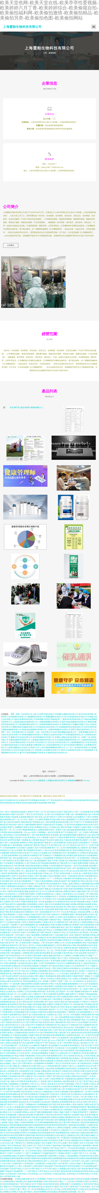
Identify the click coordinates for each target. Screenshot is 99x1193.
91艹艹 (50, 878)
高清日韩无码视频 (54, 940)
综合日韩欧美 (24, 855)
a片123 (18, 1017)
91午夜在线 (29, 1097)
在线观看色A (77, 1184)
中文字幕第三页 (12, 899)
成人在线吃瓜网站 (35, 1014)
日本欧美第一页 (28, 1050)
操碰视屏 (52, 863)
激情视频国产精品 (44, 860)
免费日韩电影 (83, 863)
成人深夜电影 (33, 840)
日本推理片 (78, 999)
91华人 (92, 886)
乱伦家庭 (3, 845)
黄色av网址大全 (17, 871)
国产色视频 (32, 1027)
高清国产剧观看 (66, 961)
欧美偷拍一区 (88, 1186)
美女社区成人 (69, 1027)
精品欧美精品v (71, 1068)
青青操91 (35, 1109)
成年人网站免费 (56, 1022)
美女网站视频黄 (30, 1086)
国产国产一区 (74, 858)
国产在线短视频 (67, 1084)
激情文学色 (68, 1061)
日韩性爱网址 (48, 986)
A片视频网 (31, 973)
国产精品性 (51, 812)
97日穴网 (56, 948)
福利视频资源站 (81, 814)
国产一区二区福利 (81, 832)
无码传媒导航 (78, 1004)
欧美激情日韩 (53, 989)
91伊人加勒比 (73, 978)
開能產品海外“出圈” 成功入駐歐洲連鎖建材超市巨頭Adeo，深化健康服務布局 (25, 505)
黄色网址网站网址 (37, 1068)
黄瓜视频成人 (16, 953)
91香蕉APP (30, 812)
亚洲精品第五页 (17, 966)
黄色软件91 (14, 945)
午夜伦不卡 (53, 837)
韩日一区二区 (57, 848)
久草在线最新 (74, 1014)
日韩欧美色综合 (57, 1027)
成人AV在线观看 (33, 1102)
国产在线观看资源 (88, 876)
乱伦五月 (20, 1048)
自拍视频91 (42, 878)
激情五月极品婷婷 (22, 822)
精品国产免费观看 (79, 948)
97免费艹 (60, 981)
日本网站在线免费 (20, 889)
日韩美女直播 (60, 950)
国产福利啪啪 (79, 901)
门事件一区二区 (27, 1189)
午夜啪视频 (63, 1091)
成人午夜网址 (18, 991)
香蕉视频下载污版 (28, 1038)
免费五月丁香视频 (76, 994)
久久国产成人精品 (87, 958)
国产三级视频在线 (28, 1104)
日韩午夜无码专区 (51, 1181)
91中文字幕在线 (48, 891)
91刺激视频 (38, 1099)
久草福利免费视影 (26, 1122)
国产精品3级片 (12, 824)
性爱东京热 (17, 940)
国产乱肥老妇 (68, 1030)
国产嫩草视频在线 (91, 1107)
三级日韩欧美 (57, 999)
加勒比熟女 (59, 840)
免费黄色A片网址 (26, 842)
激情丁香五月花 (61, 1186)
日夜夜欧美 (13, 927)
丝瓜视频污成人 (55, 1089)
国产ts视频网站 (8, 978)
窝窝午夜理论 (7, 1032)
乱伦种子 (60, 812)
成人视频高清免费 (77, 1007)
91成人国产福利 (24, 1192)
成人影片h (10, 919)
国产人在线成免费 (12, 842)
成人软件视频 (56, 953)
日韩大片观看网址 (71, 909)
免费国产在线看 (53, 1004)
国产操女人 (23, 945)
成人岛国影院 (48, 1014)
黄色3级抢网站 (6, 819)
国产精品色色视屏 (50, 883)
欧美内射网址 (31, 948)
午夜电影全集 (88, 889)
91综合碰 (34, 1040)
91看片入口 (94, 1079)
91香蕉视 (3, 832)
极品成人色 (13, 1002)
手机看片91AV (52, 1179)
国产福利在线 (62, 863)
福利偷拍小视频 (8, 814)
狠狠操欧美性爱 (23, 958)
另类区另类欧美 (62, 968)
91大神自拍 (80, 819)
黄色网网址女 (20, 917)
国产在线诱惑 (11, 1058)
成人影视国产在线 (76, 925)
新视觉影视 (10, 948)
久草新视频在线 (50, 976)
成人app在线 (74, 871)
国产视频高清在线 (48, 907)
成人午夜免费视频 (15, 845)
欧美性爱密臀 (56, 1035)
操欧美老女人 (50, 973)
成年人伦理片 (44, 1079)
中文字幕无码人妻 (72, 845)
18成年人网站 (43, 904)
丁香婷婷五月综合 (59, 932)
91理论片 (16, 1009)
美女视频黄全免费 (34, 968)
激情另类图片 (30, 894)
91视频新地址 (47, 1091)
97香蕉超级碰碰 (90, 994)
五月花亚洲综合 (72, 932)
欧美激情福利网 (30, 1107)
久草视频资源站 (53, 871)
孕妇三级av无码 (44, 1027)
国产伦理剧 (30, 1022)
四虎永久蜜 (15, 1189)
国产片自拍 (12, 932)
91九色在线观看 (71, 1048)
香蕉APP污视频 (86, 955)
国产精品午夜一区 (58, 845)
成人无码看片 (80, 971)
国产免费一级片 (68, 814)
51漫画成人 (35, 943)
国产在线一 (67, 868)
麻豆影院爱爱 (44, 953)
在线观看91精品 (78, 1115)
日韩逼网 (29, 850)
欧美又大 (54, 896)
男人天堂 (11, 1017)
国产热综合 (47, 930)
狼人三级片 (29, 1120)
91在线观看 (17, 1112)
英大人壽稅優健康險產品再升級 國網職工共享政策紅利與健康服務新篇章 (25, 623)
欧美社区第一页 (27, 1053)
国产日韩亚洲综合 (25, 1063)
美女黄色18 (12, 1007)
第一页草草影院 (66, 1043)
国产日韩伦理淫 (48, 1120)
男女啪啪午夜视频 (69, 904)
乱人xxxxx (21, 1058)
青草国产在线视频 (76, 837)
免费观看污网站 (17, 1030)
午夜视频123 (68, 999)
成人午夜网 (83, 873)
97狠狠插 (17, 1038)
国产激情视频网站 (70, 848)
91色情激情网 (47, 858)
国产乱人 (32, 945)
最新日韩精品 (74, 883)
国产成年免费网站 (33, 907)
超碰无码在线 (76, 1032)
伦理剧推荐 (49, 1025)
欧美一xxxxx (29, 858)
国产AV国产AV (77, 822)
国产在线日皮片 (53, 1094)
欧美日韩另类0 (83, 886)
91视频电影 (4, 853)
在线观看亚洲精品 (35, 930)
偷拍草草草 (8, 1038)
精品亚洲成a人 (75, 1058)
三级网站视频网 (27, 1073)
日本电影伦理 (89, 1004)
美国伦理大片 (69, 812)
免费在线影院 (16, 1050)
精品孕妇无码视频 (48, 958)
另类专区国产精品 (90, 1184)
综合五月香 (64, 871)
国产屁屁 (33, 845)
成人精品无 (22, 1061)
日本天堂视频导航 (55, 853)
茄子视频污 (93, 848)
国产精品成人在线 (74, 912)
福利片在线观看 (91, 819)
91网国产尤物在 (6, 1120)
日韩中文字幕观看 (65, 817)
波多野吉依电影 (27, 883)
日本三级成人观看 (39, 1007)
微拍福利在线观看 (18, 812)
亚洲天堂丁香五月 (13, 968)
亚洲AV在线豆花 (87, 1071)
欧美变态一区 (41, 814)
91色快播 (60, 899)
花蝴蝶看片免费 (21, 827)
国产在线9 (64, 889)
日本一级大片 (5, 812)
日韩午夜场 (64, 1007)
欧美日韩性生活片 (18, 1022)
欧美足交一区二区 (91, 850)
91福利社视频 (47, 955)
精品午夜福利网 (62, 1058)
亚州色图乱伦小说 (72, 917)
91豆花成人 (46, 1020)
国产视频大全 (5, 1186)
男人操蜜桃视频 (19, 904)
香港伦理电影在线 (62, 850)
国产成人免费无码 (39, 940)
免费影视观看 (17, 896)
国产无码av (49, 1002)
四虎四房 (76, 1071)
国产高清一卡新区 (45, 886)
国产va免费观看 (86, 917)
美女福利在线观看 (51, 1086)
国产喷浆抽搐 (41, 1030)
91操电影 (7, 1061)
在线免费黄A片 (84, 842)
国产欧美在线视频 (74, 824)
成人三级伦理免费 (48, 822)
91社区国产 (19, 814)
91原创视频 (12, 1076)
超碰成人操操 (20, 868)
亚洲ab (94, 904)
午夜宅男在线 (67, 953)
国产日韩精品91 (45, 855)
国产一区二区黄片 (82, 989)
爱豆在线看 (34, 953)
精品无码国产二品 (84, 1076)
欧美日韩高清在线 (51, 1184)
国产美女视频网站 (22, 978)
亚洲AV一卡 (7, 984)
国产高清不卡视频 (18, 901)
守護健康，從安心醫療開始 (73, 564)
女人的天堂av (56, 1189)
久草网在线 (57, 878)
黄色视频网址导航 (79, 943)
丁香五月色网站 (92, 817)
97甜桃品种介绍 (75, 1025)
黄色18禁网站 (54, 971)
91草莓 (46, 1089)
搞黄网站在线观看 (32, 984)
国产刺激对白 (65, 1115)
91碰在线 (67, 840)
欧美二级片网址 (91, 1068)
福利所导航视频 (14, 999)
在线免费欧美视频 (69, 835)
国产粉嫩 (41, 1045)
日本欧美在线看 (87, 1053)
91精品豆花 (84, 1189)
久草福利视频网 (8, 848)
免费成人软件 (89, 968)
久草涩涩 (58, 945)
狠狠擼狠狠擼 (46, 1112)
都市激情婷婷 (86, 919)
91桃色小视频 (57, 1112)
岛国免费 (73, 973)
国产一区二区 (17, 819)
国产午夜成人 (63, 883)
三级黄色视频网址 (43, 1038)
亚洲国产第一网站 (74, 986)
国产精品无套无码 (42, 1022)
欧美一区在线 (39, 901)
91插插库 (76, 827)
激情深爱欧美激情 (64, 976)
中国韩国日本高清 (61, 858)
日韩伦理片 (60, 1040)
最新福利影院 (79, 1030)
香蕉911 (11, 827)
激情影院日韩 (56, 1055)
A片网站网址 (59, 1061)
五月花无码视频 (30, 991)
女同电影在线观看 (91, 1117)
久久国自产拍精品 (22, 914)
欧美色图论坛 (20, 886)
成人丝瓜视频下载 (18, 850)
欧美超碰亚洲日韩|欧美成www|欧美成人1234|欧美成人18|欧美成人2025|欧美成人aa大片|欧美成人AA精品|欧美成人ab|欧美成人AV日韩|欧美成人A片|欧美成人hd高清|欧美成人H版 (49, 1173)
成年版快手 (56, 1071)
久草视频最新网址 (33, 917)
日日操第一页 (82, 894)
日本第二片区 (78, 1097)
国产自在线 (40, 973)
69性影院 (69, 855)
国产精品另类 (54, 1104)
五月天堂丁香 (80, 1081)
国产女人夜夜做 (15, 1020)
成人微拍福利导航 (13, 1117)
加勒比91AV (7, 1112)
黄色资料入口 (35, 1081)
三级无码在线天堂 (11, 1025)
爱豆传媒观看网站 (11, 855)
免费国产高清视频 (35, 1089)
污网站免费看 (16, 878)
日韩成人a (27, 1109)
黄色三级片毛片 (67, 927)
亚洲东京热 (21, 853)
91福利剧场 (6, 896)
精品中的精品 (28, 876)
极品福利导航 (83, 1086)
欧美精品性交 (7, 866)
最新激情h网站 (30, 1030)
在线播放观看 (39, 996)
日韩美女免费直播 (46, 1061)
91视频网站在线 (59, 855)
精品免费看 (86, 912)
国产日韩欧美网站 (37, 1002)
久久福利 (3, 999)
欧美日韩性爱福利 (28, 1009)
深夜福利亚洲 (85, 1063)
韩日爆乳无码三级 (9, 881)
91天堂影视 (25, 1079)
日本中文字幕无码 (45, 948)
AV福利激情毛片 (88, 1094)
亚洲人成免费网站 (68, 819)
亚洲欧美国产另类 (41, 1115)
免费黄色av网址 (78, 1040)
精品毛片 (52, 1009)
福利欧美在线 (74, 1055)
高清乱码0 (34, 914)
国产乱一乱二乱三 (47, 950)
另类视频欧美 (26, 1017)
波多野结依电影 (14, 840)
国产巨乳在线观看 (81, 866)
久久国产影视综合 (7, 860)
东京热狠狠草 (31, 919)
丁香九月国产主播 (16, 1086)
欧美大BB (69, 901)
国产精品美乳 (7, 904)
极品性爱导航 (83, 896)
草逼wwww (41, 1066)
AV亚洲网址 (31, 932)
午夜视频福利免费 (76, 1107)
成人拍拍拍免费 (48, 909)
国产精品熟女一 (67, 866)
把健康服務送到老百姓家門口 (25, 594)
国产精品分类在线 (85, 881)
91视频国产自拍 (29, 896)
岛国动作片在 (81, 981)
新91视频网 (72, 881)
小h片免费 (38, 883)
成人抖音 (76, 1102)
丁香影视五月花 (73, 1012)
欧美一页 (80, 1117)
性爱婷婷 (26, 953)
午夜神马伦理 (65, 1094)
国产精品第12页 (53, 1007)
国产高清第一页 (87, 1017)
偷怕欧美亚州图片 (63, 822)
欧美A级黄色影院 (59, 1012)
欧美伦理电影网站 (24, 881)
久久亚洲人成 (59, 917)
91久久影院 (72, 863)
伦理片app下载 (30, 860)
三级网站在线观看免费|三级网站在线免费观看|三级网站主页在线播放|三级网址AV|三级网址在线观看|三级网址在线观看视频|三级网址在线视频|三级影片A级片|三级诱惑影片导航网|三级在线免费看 (49, 1127)
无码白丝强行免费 (43, 1055)
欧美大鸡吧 (31, 1066)
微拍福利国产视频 (41, 842)
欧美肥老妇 (89, 1040)
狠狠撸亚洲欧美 (35, 824)
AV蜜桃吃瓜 (76, 1053)
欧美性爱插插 (83, 860)
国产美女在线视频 (43, 896)
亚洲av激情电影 (10, 963)
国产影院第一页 (85, 932)
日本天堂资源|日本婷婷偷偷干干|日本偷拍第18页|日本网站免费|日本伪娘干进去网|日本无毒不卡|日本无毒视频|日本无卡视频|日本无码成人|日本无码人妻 (49, 1140)
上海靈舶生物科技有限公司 (22, 26)
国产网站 (5, 912)
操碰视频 (48, 901)
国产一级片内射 (33, 835)
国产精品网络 (15, 1091)
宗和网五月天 (67, 940)
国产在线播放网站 (42, 925)
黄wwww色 (49, 850)
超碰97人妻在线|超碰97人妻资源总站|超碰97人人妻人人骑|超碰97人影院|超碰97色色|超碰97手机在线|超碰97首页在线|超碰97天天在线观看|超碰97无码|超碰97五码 (49, 1166)
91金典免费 (12, 1014)
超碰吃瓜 (51, 945)
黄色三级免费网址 (33, 935)
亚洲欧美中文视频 (73, 1120)
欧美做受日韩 (57, 868)
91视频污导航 (33, 1035)
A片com (40, 1086)
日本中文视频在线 (37, 1025)
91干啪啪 (73, 1112)
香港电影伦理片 (47, 935)
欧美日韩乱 (51, 991)
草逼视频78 (27, 940)
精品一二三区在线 (66, 1181)
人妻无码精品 (7, 835)
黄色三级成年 (65, 966)
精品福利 (84, 1043)
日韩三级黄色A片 (53, 914)
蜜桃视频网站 (73, 984)
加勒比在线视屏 (12, 1043)
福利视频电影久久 (87, 1012)
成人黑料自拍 (24, 1002)
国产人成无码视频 (56, 842)
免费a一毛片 (32, 937)
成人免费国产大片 (26, 989)
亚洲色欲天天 (5, 850)
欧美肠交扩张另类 (44, 937)
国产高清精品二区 (59, 824)
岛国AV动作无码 (14, 883)
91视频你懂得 (54, 927)
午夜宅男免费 (18, 866)
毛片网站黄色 (18, 1120)
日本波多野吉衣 (16, 981)
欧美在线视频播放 (41, 1053)
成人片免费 (25, 999)
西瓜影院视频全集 (13, 1094)
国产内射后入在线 (22, 1068)
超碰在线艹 (10, 935)
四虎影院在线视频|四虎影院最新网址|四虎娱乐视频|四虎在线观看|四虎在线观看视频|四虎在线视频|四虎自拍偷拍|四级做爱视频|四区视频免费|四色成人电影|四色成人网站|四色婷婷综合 (49, 1158)
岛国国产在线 (66, 1066)
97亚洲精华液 (88, 822)
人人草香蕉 (19, 894)
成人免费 (13, 973)
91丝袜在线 (59, 1048)
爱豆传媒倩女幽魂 (21, 891)
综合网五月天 (92, 899)
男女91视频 (27, 1004)
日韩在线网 (36, 955)
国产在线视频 (90, 984)
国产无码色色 (48, 978)
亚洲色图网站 (13, 1102)
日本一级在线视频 (42, 912)
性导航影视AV (28, 912)
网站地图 (51, 803)
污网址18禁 (88, 1104)
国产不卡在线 (32, 853)
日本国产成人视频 (7, 1081)
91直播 (44, 922)
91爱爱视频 (10, 886)
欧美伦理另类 (54, 1115)
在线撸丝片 (89, 907)
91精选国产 (43, 966)
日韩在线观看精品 (30, 981)
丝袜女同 (39, 986)
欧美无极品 (53, 1192)
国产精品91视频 (17, 1055)
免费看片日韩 (63, 1107)
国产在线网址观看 (41, 989)
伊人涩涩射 (66, 943)
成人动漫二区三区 (62, 1014)
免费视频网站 (60, 1068)
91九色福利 (90, 1020)
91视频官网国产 (78, 976)
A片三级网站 (66, 955)
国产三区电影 (9, 1068)
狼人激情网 (63, 1086)
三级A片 (14, 1063)
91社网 (23, 968)
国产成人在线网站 (39, 871)
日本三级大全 (93, 996)
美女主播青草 (5, 901)
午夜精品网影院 (74, 930)
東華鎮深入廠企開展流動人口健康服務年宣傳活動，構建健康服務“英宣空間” (25, 682)
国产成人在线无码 (37, 1076)
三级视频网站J (13, 1084)
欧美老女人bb (71, 894)
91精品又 (93, 1084)
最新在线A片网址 (70, 945)
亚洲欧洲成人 (85, 858)
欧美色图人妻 (56, 835)
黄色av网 (5, 981)
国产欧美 (42, 914)
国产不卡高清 (91, 948)
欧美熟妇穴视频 (81, 1009)
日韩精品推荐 (86, 1014)
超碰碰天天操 (32, 848)
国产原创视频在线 (80, 868)
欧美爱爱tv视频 (63, 994)
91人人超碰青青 (78, 1066)
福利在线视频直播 (15, 832)
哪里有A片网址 (57, 1020)
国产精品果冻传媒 (66, 1179)
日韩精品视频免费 (22, 1179)
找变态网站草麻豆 (70, 1189)
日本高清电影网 (55, 904)
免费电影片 (78, 927)
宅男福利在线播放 (20, 1035)
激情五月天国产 (80, 899)
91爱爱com (57, 943)
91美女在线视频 (53, 876)
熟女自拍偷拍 (28, 976)
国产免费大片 (89, 1097)
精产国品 (67, 1020)
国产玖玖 (80, 1089)
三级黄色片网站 (19, 996)
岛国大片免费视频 (38, 832)
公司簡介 (10, 245)
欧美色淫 (3, 840)
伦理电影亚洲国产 (68, 914)
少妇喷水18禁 (26, 994)
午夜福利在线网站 (34, 922)
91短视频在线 (54, 1109)
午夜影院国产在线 (55, 1050)
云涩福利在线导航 (13, 922)
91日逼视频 (61, 1038)
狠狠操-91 (89, 976)
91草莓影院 (8, 863)
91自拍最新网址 (91, 855)
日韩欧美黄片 (65, 1184)
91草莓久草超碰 (58, 860)
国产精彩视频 (43, 863)
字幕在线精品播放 (39, 1004)
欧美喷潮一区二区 (56, 1097)
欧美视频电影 (11, 1115)
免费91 (84, 891)
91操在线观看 (68, 1050)
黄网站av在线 (27, 1112)
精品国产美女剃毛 (47, 840)
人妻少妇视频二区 (80, 961)
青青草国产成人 (6, 858)
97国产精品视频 (40, 876)
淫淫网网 (65, 925)
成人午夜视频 (31, 971)
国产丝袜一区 (5, 871)
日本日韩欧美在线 (22, 1081)
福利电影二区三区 (76, 1192)
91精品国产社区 (64, 1032)
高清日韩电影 (55, 1079)
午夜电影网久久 (20, 863)
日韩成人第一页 (49, 873)
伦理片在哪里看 (62, 996)
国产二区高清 (19, 1045)
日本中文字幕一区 (50, 1099)
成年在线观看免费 (42, 1117)
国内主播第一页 (34, 963)
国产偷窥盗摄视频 (26, 830)
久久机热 (74, 873)
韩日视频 (56, 961)
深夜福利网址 (89, 925)
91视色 (24, 922)
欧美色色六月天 (34, 837)
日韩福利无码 (66, 1071)
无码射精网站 (31, 904)
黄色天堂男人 (93, 873)
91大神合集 (36, 909)
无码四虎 (62, 896)
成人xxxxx (52, 1040)
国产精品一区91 (73, 1073)
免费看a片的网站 (10, 1192)
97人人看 (17, 1104)
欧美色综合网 (87, 824)
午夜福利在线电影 (19, 1186)
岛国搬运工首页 (15, 986)
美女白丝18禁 (90, 1066)
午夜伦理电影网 (8, 914)
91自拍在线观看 (19, 835)
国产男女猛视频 (51, 1045)
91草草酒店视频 (44, 848)
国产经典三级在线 (44, 932)
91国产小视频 (32, 1061)
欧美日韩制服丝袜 (10, 1184)
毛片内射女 (8, 1027)
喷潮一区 (93, 989)
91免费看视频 (49, 1058)
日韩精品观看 (42, 919)
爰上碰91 (84, 1102)
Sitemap (86, 780)
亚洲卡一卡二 (49, 1017)
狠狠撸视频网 (48, 1122)
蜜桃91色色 (21, 973)
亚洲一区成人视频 (71, 935)
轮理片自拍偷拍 (31, 1012)
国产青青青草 (42, 1107)
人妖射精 (26, 845)
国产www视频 (31, 1045)
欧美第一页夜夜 (54, 830)
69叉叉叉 (3, 1109)
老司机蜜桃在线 (78, 878)
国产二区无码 (85, 1091)
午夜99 (54, 1038)
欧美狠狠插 (83, 978)
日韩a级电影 (9, 1045)
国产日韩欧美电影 (63, 873)
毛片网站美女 (76, 1094)
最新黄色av (58, 1081)
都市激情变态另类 (15, 1004)
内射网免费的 (8, 1181)
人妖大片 (17, 1079)
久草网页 (52, 981)
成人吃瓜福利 (54, 889)
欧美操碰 (81, 1068)
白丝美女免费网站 (35, 827)
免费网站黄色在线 (73, 963)
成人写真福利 (20, 948)
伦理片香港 (72, 1086)
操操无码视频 (75, 1017)
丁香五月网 (8, 940)
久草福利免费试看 (53, 1066)
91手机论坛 (37, 1091)
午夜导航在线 (22, 963)
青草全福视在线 (16, 912)
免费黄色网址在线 (85, 937)
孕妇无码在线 (26, 1091)
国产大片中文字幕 (26, 927)
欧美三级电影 (35, 1071)
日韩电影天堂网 (81, 1181)
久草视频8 (75, 955)
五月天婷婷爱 (76, 966)
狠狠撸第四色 (70, 1117)
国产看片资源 (58, 886)
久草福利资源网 (86, 922)
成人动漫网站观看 (41, 830)
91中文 (82, 984)
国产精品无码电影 (64, 827)
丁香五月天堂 (30, 814)
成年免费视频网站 (28, 925)
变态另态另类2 (87, 1045)
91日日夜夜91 (21, 848)
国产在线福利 (40, 1094)
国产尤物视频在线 (68, 1079)
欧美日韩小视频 (23, 1076)
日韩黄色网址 (7, 1012)
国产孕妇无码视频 (28, 1094)
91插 (80, 1048)
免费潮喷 (31, 889)
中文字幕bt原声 (45, 999)
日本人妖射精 (13, 961)
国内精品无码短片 (7, 868)
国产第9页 (34, 999)
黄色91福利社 (78, 1104)
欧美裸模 (75, 840)
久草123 (65, 1055)
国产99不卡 (86, 986)
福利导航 (56, 955)
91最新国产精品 (54, 919)
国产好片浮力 (55, 912)
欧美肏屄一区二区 (80, 1035)
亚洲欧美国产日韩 (28, 1117)
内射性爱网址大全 (13, 1053)
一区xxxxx (27, 832)
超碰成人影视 (24, 899)
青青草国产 (41, 991)
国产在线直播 (38, 1017)
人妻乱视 (27, 871)
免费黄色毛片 (82, 835)
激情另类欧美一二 (20, 1027)
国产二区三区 (41, 812)
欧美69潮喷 (19, 860)
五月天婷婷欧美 (58, 901)
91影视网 (44, 837)
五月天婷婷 (43, 1109)
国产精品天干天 (44, 845)
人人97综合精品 (62, 973)
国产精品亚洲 (54, 966)
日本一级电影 (43, 981)
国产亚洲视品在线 (69, 1089)
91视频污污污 (54, 1053)
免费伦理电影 (91, 950)
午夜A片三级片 (62, 958)
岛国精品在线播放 (57, 1117)
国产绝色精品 (35, 958)
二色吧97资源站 (70, 886)
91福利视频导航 (86, 883)
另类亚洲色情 (30, 866)
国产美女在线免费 (26, 1043)
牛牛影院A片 (85, 1002)
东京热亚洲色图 (87, 1120)
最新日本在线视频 (15, 1109)
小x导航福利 (85, 1073)
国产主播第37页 (80, 1061)
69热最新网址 (30, 1055)
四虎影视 (29, 901)
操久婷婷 (45, 927)
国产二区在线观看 (82, 812)
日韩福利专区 (50, 1073)
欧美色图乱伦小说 (76, 968)
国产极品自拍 (58, 1076)
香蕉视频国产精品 (78, 1020)
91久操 (63, 912)
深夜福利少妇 (21, 1181)
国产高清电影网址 (48, 963)
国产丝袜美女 (32, 863)
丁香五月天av (34, 1084)
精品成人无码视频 (7, 1071)
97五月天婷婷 (26, 955)
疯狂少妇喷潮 (67, 1035)
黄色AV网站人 (66, 1104)
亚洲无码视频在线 (67, 971)
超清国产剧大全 (35, 891)
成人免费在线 (65, 948)
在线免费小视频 (18, 984)
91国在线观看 (92, 943)
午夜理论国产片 (75, 1186)
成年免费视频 (60, 1120)
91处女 (50, 922)
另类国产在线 (17, 976)
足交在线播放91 (78, 817)
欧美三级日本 (22, 1014)
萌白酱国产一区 (85, 840)
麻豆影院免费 (68, 1081)
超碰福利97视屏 (82, 1079)
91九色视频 (42, 853)
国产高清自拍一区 (52, 1043)
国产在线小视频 (28, 1020)
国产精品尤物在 (20, 937)
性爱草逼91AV (86, 991)
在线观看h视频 (25, 817)
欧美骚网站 (49, 1063)
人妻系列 (10, 891)
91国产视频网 (74, 991)
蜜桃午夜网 (73, 996)
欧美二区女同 (61, 1073)
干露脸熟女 (54, 1102)
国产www (35, 1079)
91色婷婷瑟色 (20, 919)
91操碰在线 (47, 824)
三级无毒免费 (41, 1048)
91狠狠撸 (24, 840)
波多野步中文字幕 (35, 1032)
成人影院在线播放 (76, 850)
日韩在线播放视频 (82, 1050)
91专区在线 (77, 953)
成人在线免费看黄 (62, 1017)
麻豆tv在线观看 (78, 907)
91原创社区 (90, 971)
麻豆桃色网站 (28, 1115)
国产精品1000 (69, 1022)
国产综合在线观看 (54, 814)
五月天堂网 (38, 1122)
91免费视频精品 (42, 1104)
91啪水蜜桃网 (74, 1091)
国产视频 (37, 1112)
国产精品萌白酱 (87, 1058)
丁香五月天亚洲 (60, 1063)
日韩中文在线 (16, 876)
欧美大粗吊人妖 (73, 1063)
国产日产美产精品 (18, 971)
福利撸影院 (68, 899)
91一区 (15, 1061)
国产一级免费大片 (13, 925)
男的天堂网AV (8, 937)
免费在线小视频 (61, 891)
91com (38, 1020)
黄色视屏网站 (82, 945)
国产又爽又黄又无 (72, 922)
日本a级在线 (45, 1102)
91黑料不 (49, 1076)
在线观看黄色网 (66, 1102)
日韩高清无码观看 (82, 1179)
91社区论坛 (60, 963)
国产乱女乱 (42, 1040)
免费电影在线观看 (84, 904)
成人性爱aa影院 (71, 860)
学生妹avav (23, 961)
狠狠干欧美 (87, 953)
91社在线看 (62, 1045)
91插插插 (86, 1025)
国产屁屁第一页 (62, 991)
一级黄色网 (66, 919)
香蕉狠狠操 (63, 1192)
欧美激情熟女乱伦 (42, 1189)
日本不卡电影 (37, 1184)
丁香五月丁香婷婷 (81, 1084)
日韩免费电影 (84, 909)
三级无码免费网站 (39, 1192)
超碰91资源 (35, 950)
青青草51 (51, 1048)
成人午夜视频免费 (16, 1107)
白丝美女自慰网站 (80, 1109)
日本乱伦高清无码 (15, 1099)
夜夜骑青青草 (45, 835)
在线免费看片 (80, 1027)
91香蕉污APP (39, 1043)
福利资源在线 (79, 855)
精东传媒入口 (39, 850)
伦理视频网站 (42, 971)
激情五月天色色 (25, 873)
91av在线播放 (5, 950)
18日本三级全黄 (46, 1084)
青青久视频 (38, 976)
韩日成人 (76, 1043)
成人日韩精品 (39, 1073)
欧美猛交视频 (31, 868)
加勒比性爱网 (63, 837)
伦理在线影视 (89, 1007)
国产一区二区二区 (11, 830)
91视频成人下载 (36, 978)
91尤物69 (70, 950)
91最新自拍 (4, 945)
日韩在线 (94, 858)
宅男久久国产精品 (55, 1030)
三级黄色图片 (38, 1058)
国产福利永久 (51, 817)
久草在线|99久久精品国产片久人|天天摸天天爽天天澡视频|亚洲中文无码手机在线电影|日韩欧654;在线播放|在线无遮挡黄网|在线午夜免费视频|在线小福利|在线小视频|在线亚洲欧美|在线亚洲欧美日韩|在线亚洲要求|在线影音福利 (49, 1132)
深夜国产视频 (27, 1099)
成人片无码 (84, 1055)
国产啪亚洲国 (44, 1035)
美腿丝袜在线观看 (13, 1040)
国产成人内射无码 (7, 822)
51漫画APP (36, 994)
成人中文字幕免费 (89, 1048)
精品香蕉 (59, 907)
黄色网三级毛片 (47, 1081)
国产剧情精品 (35, 822)
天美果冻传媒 (74, 958)
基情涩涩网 (26, 943)
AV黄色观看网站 (46, 881)
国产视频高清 (93, 868)
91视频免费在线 (17, 1097)
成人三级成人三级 (58, 894)
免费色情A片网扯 (47, 984)
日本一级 (89, 1027)
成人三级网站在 (86, 940)
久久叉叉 (60, 1009)
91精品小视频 (13, 1122)
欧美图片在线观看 (11, 817)
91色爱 (68, 1040)
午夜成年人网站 (21, 1089)
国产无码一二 (82, 973)
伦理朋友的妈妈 (28, 986)
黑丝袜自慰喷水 (10, 1048)
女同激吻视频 (71, 896)
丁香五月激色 (24, 1184)
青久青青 (90, 1061)
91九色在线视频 (81, 1022)
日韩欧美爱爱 (88, 927)
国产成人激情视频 (9, 909)
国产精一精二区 (15, 943)
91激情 (66, 1112)
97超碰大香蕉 (85, 827)
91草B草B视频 (54, 866)
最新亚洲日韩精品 (59, 937)
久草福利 (94, 842)
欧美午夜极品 (9, 837)
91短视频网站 (38, 1063)
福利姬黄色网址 (81, 914)
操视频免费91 (5, 876)
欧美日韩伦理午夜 (88, 1099)
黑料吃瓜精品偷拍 (24, 909)
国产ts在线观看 (41, 1050)
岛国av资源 (25, 950)
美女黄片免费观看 (13, 1073)
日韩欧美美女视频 (45, 1012)
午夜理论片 (68, 1097)
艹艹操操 (35, 881)
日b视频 (76, 940)
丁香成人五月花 (8, 917)
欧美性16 (9, 930)
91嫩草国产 (10, 1089)
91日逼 (56, 1091)
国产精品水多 (91, 1081)
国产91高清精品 (67, 832)
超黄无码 (29, 1058)
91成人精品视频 (67, 830)
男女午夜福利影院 (22, 1071)
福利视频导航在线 (35, 1186)
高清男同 (37, 1120)
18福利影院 (67, 878)
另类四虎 (13, 853)
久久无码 (5, 1091)
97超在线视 (49, 1068)
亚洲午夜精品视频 (24, 1007)
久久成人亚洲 (24, 1025)
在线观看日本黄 (60, 986)
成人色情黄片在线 (21, 930)
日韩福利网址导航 (50, 1032)
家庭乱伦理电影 (42, 866)
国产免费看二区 (6, 996)
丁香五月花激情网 (49, 994)
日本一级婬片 (28, 819)
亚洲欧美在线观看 (43, 894)
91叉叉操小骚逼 (10, 1066)
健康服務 (41, 780)
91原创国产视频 (41, 889)
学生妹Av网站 (55, 819)
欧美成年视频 (90, 1115)
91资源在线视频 (60, 984)
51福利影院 (24, 1084)
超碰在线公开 (65, 1053)
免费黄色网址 (46, 1071)
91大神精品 (81, 853)
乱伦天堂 (57, 1084)
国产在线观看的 (66, 1109)
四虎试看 (83, 871)
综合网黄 (29, 996)
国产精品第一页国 (49, 968)
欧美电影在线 (50, 996)
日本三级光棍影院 (69, 853)
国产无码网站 (30, 1048)
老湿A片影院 (59, 1002)
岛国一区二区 (69, 981)
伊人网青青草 (59, 922)
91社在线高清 (9, 894)
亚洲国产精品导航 (91, 837)
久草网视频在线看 (60, 930)
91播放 (20, 1115)
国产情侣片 (8, 1104)
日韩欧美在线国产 (60, 881)
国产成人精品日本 (61, 1025)
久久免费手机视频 (42, 819)
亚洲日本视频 (55, 925)
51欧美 (63, 876)
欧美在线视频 (72, 937)
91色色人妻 (75, 919)
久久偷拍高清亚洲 (88, 963)
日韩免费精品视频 (65, 1099)
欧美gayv (38, 858)
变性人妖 (42, 817)
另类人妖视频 (69, 1009)
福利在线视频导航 (41, 1097)
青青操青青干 (83, 1112)
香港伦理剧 (59, 909)
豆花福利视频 (18, 1012)
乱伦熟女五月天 (92, 830)
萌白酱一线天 (85, 1038)
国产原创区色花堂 (70, 842)
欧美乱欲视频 (41, 945)
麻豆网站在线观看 (31, 966)
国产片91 (37, 927)
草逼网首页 (34, 855)
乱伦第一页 (47, 961)
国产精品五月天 (10, 958)
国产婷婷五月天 (66, 1004)
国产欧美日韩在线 (13, 955)
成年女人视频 (23, 824)
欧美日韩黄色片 (74, 1045)
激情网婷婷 (8, 1079)
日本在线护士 (20, 935)
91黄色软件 (49, 1186)
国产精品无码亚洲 (67, 989)
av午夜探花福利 (42, 1009)
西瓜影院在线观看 (44, 868)
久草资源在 (83, 996)
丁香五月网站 (88, 999)
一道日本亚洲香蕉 (53, 832)
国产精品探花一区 (11, 989)
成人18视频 (22, 1066)
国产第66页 (6, 976)
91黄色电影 (59, 935)
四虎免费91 (93, 866)
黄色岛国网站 (18, 858)
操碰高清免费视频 (76, 889)
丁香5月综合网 (47, 943)
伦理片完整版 (86, 930)
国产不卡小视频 (88, 966)
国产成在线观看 (73, 1038)
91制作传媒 (16, 950)
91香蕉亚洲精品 (60, 978)
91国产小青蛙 (20, 907)
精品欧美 (22, 1102)
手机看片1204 (50, 899)
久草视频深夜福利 (20, 1032)
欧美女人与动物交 (50, 827)
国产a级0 (34, 817)
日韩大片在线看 (47, 917)
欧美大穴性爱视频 (38, 1179)
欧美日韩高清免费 (89, 1032)
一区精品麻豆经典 (74, 876)
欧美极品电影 (37, 873)
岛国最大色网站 (70, 1076)
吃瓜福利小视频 (74, 891)
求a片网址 (68, 907)
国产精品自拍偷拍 (72, 1002)
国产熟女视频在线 (35, 961)
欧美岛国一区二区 (13, 994)
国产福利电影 (84, 935)
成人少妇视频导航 (7, 907)
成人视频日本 (83, 848)
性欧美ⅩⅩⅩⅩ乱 (21, 837)
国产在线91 (21, 932)
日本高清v (77, 1099)
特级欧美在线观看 (29, 878)
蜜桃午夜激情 (79, 950)
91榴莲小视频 (32, 886)
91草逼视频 (53, 1107)
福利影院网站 (13, 873)
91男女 (90, 871)
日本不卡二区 (85, 845)
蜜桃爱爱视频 (80, 830)
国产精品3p (25, 1040)
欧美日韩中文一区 (37, 899)
